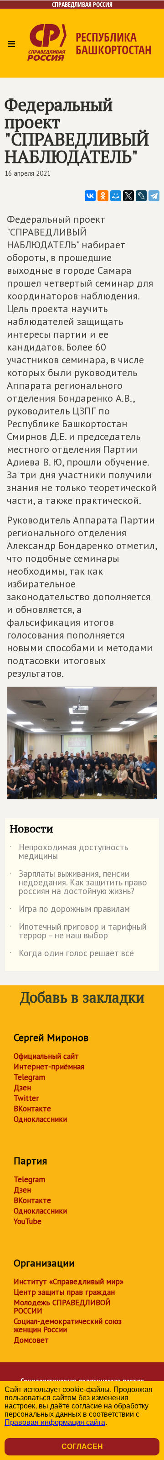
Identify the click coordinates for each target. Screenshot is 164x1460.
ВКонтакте (32, 1108)
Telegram (29, 1077)
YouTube (27, 1221)
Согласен (82, 1446)
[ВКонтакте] (90, 195)
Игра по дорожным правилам (70, 910)
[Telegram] (154, 195)
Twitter (26, 1098)
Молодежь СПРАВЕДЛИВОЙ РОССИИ (62, 1306)
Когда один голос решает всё (72, 955)
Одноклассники (40, 1119)
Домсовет (31, 1340)
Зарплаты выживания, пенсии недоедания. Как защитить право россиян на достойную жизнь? (78, 882)
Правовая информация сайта (55, 1422)
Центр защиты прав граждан (64, 1292)
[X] (128, 195)
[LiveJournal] (141, 195)
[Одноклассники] (102, 195)
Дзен (22, 1087)
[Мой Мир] (115, 195)
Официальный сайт (46, 1056)
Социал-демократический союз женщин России (68, 1325)
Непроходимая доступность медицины (69, 852)
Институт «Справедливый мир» (68, 1281)
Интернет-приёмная (49, 1066)
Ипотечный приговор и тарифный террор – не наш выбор (78, 931)
